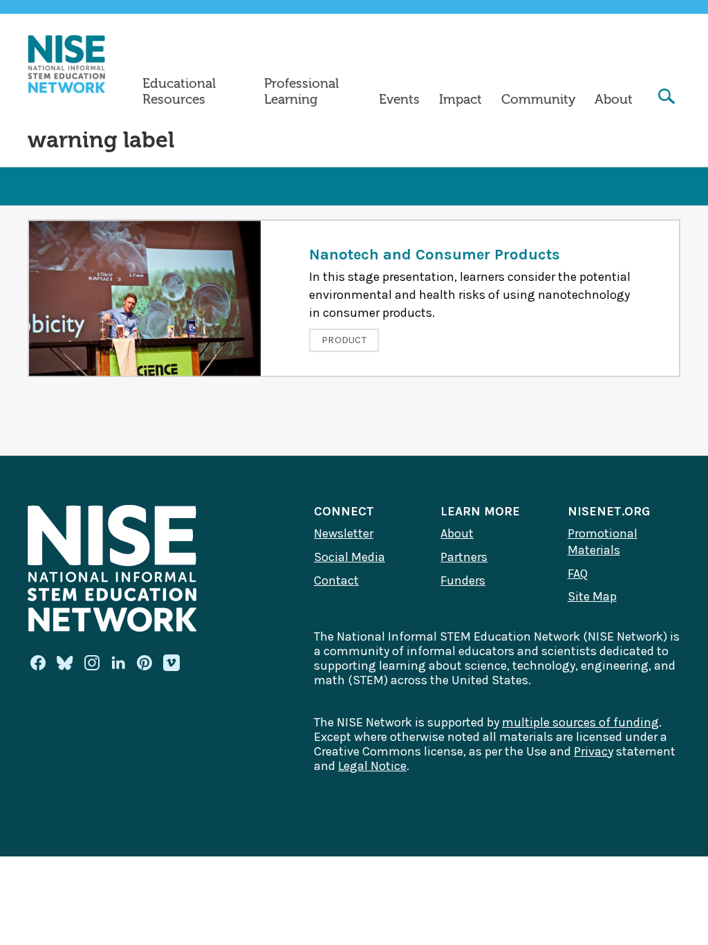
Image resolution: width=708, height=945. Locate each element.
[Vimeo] (171, 663)
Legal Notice (372, 765)
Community (538, 99)
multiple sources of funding (580, 722)
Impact (460, 99)
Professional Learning (301, 91)
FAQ (578, 573)
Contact (336, 580)
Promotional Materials (602, 542)
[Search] (666, 97)
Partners (463, 557)
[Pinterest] (144, 662)
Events (399, 99)
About (614, 99)
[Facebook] (38, 662)
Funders (462, 580)
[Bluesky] (65, 662)
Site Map (592, 596)
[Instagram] (92, 662)
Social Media (349, 557)
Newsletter (343, 533)
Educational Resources (179, 91)
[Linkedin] (118, 662)
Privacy (593, 751)
